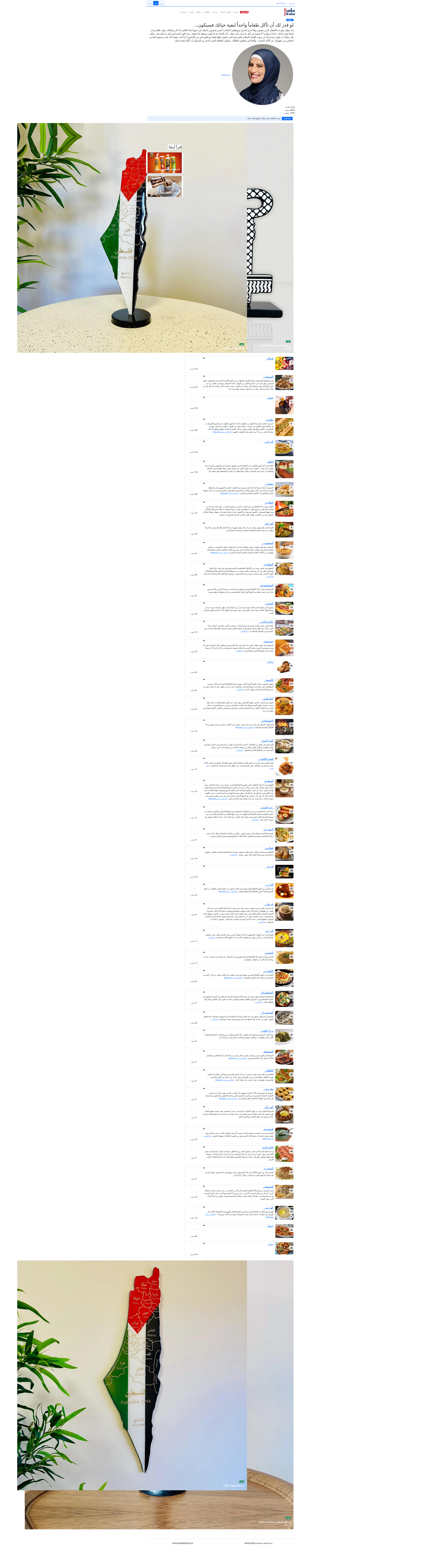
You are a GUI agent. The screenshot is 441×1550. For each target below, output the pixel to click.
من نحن (292, 3)
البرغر (269, 866)
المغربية (268, 829)
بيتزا (270, 1244)
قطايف (268, 848)
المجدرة (268, 1168)
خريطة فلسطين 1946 (233, 347)
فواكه (269, 358)
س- (161, 3)
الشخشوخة (266, 585)
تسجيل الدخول (281, 3)
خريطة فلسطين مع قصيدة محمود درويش (275, 1523)
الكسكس (267, 698)
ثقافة (199, 12)
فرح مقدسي (225, 74)
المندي (268, 603)
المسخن (268, 376)
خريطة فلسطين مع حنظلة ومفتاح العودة (275, 346)
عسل (269, 397)
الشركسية (267, 740)
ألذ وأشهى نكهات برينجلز (168, 168)
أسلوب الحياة (226, 12)
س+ (150, 3)
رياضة (215, 12)
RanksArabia (250, 1543)
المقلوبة (268, 564)
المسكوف (267, 720)
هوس (191, 12)
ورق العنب (266, 1030)
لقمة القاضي (265, 759)
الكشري (268, 971)
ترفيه (236, 12)
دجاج (269, 661)
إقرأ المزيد (269, 576)
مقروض (268, 1089)
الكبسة (268, 680)
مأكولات (207, 12)
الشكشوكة (266, 992)
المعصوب (267, 543)
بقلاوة (269, 419)
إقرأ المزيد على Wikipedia (222, 432)
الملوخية (268, 1129)
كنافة (269, 461)
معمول (268, 483)
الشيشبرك (266, 1012)
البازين (269, 884)
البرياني (268, 441)
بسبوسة (268, 641)
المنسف (268, 1186)
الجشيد (268, 952)
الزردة (269, 930)
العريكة (268, 1107)
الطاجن (268, 502)
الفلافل (268, 1070)
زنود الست (266, 807)
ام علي (268, 904)
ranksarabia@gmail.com (182, 1543)
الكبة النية (267, 1147)
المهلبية (268, 781)
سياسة (183, 12)
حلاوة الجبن (266, 621)
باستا (270, 1226)
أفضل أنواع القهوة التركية (168, 192)
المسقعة (267, 1051)
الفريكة (268, 523)
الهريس (268, 1207)
